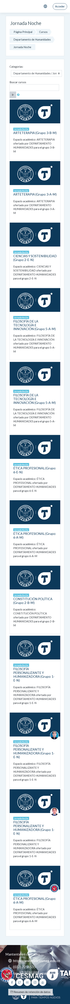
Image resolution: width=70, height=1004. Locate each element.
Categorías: (16, 66)
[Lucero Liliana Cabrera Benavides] (54, 888)
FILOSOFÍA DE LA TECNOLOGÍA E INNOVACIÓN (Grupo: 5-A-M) (34, 325)
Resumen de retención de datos (31, 992)
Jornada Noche (22, 47)
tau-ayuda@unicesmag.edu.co (36, 973)
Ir (13, 94)
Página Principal (23, 31)
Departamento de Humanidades (32, 39)
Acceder (60, 6)
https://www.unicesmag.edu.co (36, 961)
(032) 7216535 (24, 967)
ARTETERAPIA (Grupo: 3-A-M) (35, 194)
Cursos (43, 31)
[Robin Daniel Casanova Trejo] (54, 734)
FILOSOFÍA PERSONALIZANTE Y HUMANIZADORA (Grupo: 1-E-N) (33, 674)
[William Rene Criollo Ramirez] (54, 811)
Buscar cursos (18, 82)
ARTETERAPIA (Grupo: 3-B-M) (35, 133)
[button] (19, 95)
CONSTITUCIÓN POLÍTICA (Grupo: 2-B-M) (32, 601)
